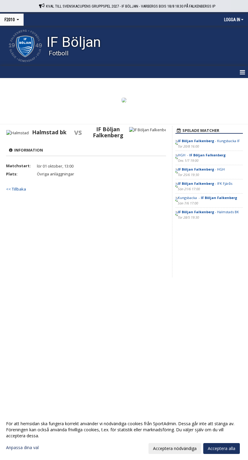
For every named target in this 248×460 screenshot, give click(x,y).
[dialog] (124, 436)
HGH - (202, 155)
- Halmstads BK (208, 212)
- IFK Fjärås (205, 183)
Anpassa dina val (22, 447)
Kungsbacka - (207, 197)
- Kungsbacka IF (209, 141)
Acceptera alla (221, 448)
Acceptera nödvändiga (175, 448)
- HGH (202, 169)
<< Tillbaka (16, 189)
